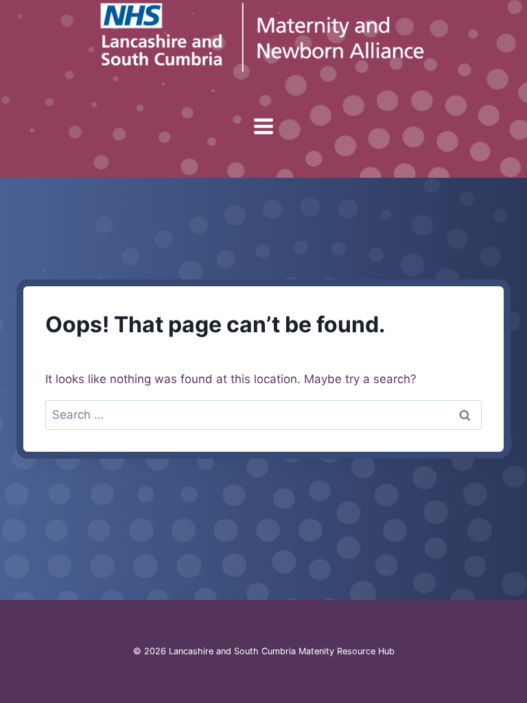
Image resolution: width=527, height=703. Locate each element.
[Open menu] (264, 126)
